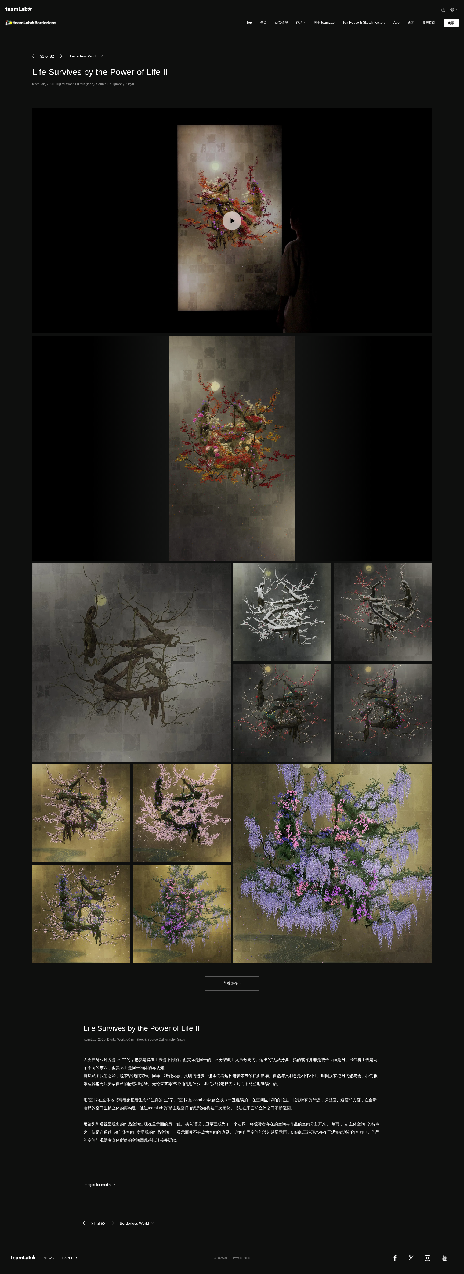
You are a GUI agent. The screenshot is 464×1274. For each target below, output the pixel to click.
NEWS (49, 1258)
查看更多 (230, 983)
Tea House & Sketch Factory (364, 22)
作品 (299, 22)
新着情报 (281, 22)
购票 (451, 23)
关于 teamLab (324, 22)
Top (249, 22)
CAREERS (70, 1258)
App (396, 22)
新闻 (411, 22)
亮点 (263, 22)
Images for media (97, 1185)
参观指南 (429, 22)
